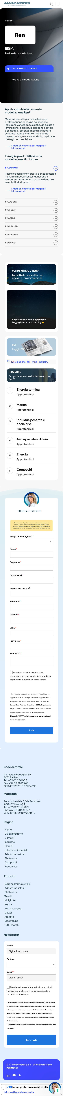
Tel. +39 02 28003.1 (15, 780)
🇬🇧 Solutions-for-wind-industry (29, 361)
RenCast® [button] (11, 202)
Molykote (10, 900)
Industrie (10, 841)
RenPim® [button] (10, 242)
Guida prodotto (14, 833)
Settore (10, 959)
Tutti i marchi (12, 924)
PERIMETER (12, 1067)
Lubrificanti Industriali (17, 883)
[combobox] (31, 542)
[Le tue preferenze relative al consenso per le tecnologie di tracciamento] (58, 1091)
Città (12, 628)
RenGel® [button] (10, 218)
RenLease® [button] (11, 226)
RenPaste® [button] (11, 168)
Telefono (15, 601)
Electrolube (11, 920)
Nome (13, 549)
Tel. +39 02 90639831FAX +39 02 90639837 (17, 808)
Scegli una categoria (21, 536)
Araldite (9, 916)
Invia (31, 730)
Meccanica (11, 866)
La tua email (16, 575)
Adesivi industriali (15, 854)
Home (8, 829)
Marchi (9, 845)
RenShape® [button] (11, 234)
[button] (57, 4)
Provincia (15, 641)
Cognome (15, 562)
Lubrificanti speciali (16, 850)
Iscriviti (16, 275)
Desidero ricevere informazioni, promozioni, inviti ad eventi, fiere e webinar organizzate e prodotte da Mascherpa (30, 676)
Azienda (14, 614)
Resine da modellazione (25, 79)
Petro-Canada (13, 908)
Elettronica (11, 858)
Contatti (9, 837)
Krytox (8, 904)
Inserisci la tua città (20, 588)
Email (10, 972)
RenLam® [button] (10, 210)
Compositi (11, 862)
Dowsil (8, 912)
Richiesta (15, 653)
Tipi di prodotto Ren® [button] (24, 68)
